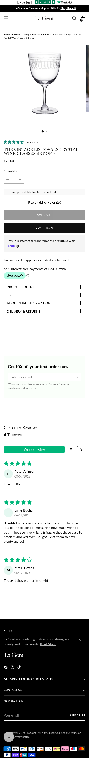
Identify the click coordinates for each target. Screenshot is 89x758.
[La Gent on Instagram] (12, 667)
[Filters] (71, 449)
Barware (36, 34)
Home (7, 34)
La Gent (32, 733)
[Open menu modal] (6, 18)
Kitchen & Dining (20, 34)
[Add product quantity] (7, 179)
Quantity (10, 171)
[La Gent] (44, 18)
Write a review (34, 449)
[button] (14, 142)
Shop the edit (68, 8)
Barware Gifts (50, 34)
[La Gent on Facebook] (6, 667)
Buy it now (44, 227)
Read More (48, 644)
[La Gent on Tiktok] (19, 667)
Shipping (29, 260)
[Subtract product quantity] (20, 179)
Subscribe (77, 715)
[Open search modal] (74, 18)
